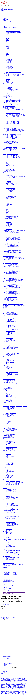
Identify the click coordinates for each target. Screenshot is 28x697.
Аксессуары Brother (10, 86)
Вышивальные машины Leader (12, 123)
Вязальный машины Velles (9, 302)
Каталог (2, 10)
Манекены (5, 307)
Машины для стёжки (7, 96)
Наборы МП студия (10, 508)
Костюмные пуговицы (11, 404)
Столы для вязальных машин (12, 76)
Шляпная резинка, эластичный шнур (14, 493)
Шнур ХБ (8, 469)
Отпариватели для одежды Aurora (13, 270)
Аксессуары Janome (10, 88)
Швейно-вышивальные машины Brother (15, 131)
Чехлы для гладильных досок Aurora (14, 274)
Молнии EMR (9, 396)
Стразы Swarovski (7, 545)
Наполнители (9, 355)
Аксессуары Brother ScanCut (12, 92)
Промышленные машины (8, 174)
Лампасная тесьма (10, 443)
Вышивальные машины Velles (12, 127)
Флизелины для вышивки (11, 170)
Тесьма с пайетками (10, 448)
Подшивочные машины (11, 189)
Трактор (7, 393)
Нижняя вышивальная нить (12, 158)
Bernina (7, 34)
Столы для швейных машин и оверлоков (15, 74)
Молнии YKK (9, 400)
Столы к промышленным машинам (11, 218)
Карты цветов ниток (10, 340)
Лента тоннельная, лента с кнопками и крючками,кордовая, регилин (14, 483)
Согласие (8, 668)
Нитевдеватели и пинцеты (12, 372)
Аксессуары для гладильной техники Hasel (15, 285)
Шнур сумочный (9, 472)
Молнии (5, 389)
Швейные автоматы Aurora (12, 216)
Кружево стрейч (9, 459)
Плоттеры (5, 102)
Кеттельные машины (12, 304)
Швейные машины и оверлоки (10, 27)
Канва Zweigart (9, 529)
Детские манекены (10, 312)
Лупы (7, 538)
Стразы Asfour (6, 551)
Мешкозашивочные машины (12, 183)
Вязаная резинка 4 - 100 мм (12, 491)
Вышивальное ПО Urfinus (11, 136)
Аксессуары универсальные (12, 89)
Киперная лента (9, 451)
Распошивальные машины (11, 43)
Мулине (5, 531)
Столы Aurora (9, 219)
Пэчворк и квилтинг (10, 348)
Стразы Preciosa (6, 556)
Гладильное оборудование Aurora (10, 272)
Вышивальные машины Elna (12, 120)
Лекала (7, 361)
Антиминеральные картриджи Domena (14, 279)
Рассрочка (13, 617)
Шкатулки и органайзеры (8, 382)
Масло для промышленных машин (13, 240)
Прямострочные (9, 175)
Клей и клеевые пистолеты (9, 379)
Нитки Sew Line (9, 338)
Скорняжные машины (10, 184)
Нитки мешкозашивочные (11, 321)
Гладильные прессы (7, 266)
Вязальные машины (7, 298)
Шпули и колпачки (10, 82)
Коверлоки (8, 46)
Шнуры (5, 467)
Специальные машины (11, 196)
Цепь (7, 425)
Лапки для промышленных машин (13, 237)
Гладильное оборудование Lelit (10, 286)
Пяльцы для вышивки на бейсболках (14, 144)
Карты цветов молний (11, 397)
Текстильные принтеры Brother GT (13, 257)
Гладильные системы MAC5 (12, 294)
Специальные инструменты (12, 374)
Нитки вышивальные (10, 326)
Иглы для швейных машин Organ (13, 70)
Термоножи (8, 247)
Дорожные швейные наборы (12, 383)
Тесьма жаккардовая (10, 442)
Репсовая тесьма (9, 445)
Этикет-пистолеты (10, 377)
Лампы (7, 537)
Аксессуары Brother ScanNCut (12, 104)
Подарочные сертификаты (9, 106)
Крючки (7, 410)
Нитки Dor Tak (9, 333)
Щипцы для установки (11, 413)
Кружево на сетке (10, 462)
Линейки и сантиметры (11, 360)
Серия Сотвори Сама (10, 519)
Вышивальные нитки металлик (13, 157)
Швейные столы (6, 73)
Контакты (5, 24)
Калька (7, 359)
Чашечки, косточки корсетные (12, 485)
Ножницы (5, 341)
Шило (7, 375)
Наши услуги (6, 659)
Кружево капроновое (10, 463)
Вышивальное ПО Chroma (11, 135)
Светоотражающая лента (11, 447)
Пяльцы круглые (9, 511)
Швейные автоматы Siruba (12, 217)
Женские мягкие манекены (12, 314)
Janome (7, 40)
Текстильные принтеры (8, 256)
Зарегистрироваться (8, 9)
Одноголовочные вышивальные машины (15, 114)
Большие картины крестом (12, 502)
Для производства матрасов (12, 192)
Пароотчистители (19, 267)
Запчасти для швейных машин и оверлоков (12, 93)
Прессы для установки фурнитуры (13, 252)
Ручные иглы (9, 373)
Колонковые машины (10, 188)
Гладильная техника (7, 259)
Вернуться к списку (5, 604)
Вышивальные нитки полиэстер (13, 155)
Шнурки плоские (9, 475)
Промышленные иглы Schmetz (12, 232)
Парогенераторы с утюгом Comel (13, 264)
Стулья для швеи (9, 227)
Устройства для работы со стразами (11, 561)
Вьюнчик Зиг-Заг (9, 441)
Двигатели (8, 94)
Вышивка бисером (10, 504)
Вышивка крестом (10, 503)
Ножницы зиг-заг (10, 345)
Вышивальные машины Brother (13, 118)
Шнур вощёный (9, 470)
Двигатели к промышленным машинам (12, 230)
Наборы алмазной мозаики (12, 509)
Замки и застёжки (10, 415)
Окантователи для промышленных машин (15, 236)
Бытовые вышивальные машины (13, 113)
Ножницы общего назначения (12, 347)
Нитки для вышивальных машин (10, 154)
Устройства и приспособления (12, 543)
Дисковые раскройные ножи (12, 245)
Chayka (7, 38)
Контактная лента (10, 452)
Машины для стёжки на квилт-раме (14, 99)
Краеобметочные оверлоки (12, 45)
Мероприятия (6, 660)
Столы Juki (8, 222)
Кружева (5, 458)
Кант (7, 457)
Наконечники (9, 418)
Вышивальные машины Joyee (12, 122)
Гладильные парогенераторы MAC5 (14, 293)
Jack (7, 206)
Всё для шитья (6, 315)
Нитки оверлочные (10, 325)
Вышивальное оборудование (9, 107)
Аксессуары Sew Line (10, 90)
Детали (7, 95)
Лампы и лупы (6, 536)
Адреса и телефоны (11, 8)
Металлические (9, 390)
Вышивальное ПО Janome (11, 140)
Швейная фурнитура (7, 388)
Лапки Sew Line (9, 67)
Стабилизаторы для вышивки (9, 167)
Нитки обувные (9, 320)
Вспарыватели (9, 367)
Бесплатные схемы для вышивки (13, 526)
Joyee (7, 209)
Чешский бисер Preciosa (8, 558)
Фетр (4, 348)
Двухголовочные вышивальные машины (15, 109)
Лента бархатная (9, 440)
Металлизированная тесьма (12, 444)
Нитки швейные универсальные (13, 318)
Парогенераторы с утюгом (9, 267)
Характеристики (4, 618)
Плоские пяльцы (9, 143)
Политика (3, 668)
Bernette (7, 35)
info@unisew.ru (4, 8)
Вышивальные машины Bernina (13, 117)
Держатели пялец (9, 515)
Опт (4, 17)
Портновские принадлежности (10, 365)
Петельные (8, 182)
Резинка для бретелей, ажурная (13, 481)
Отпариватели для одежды (19, 268)
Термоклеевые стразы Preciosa (12, 557)
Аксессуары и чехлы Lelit (11, 291)
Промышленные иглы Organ (12, 233)
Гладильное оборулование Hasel (10, 281)
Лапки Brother (9, 61)
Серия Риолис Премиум (11, 518)
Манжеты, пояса (9, 496)
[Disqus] (14, 637)
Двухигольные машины (11, 177)
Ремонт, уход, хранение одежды (13, 376)
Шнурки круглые (9, 476)
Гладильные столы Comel (11, 265)
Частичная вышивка (10, 522)
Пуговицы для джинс (10, 403)
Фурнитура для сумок (8, 414)
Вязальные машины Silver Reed (10, 299)
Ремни (7, 81)
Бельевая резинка (9, 490)
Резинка (5, 488)
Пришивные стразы (10, 547)
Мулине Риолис (9, 534)
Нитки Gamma (9, 324)
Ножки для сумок (10, 420)
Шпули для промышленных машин (13, 238)
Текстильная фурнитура (8, 437)
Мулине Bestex (9, 532)
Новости (5, 664)
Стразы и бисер (6, 544)
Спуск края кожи (9, 190)
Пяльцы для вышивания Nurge (12, 516)
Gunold (7, 164)
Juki (6, 41)
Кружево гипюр (9, 465)
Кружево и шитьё (10, 464)
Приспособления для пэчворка (12, 353)
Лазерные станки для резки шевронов (14, 111)
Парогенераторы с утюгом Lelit (13, 287)
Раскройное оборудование (9, 244)
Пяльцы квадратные (10, 512)
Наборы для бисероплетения (12, 505)
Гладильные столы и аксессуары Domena (15, 280)
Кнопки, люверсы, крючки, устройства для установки (15, 406)
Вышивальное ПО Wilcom (11, 141)
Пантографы (8, 150)
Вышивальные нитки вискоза (12, 156)
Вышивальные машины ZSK (12, 110)
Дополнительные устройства (12, 152)
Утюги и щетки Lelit (10, 288)
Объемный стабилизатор (11, 168)
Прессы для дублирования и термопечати (15, 253)
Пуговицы (5, 402)
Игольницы (8, 369)
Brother (7, 36)
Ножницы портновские (11, 342)
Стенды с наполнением (11, 328)
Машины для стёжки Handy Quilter (13, 100)
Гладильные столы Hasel (11, 283)
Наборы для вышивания (8, 500)
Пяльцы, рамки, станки (8, 510)
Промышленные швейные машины (11, 172)
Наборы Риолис (9, 506)
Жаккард (8, 433)
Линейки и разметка (7, 356)
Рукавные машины (10, 195)
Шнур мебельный (10, 471)
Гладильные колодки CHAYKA (13, 261)
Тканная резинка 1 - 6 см (11, 492)
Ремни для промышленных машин (13, 239)
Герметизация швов (10, 197)
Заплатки (8, 368)
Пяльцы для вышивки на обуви (13, 145)
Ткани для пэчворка (10, 354)
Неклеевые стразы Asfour (11, 553)
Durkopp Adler (9, 204)
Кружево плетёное (10, 461)
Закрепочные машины (11, 185)
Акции (4, 18)
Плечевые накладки (7, 435)
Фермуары (8, 427)
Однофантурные (9, 300)
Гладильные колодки (7, 260)
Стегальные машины (10, 199)
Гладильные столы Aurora (11, 277)
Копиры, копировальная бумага (13, 358)
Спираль (8, 392)
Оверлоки (5, 42)
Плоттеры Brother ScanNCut (12, 103)
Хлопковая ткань (9, 387)
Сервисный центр (10, 21)
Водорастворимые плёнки (11, 169)
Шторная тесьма (9, 478)
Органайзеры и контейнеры (12, 384)
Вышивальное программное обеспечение (12, 134)
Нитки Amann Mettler (10, 331)
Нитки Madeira (9, 334)
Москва (2, 6)
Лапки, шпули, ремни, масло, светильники (12, 234)
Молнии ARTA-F (9, 395)
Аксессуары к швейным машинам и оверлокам (13, 83)
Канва (4, 527)
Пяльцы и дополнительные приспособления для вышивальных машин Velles (14, 149)
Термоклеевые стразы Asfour (12, 552)
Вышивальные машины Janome (13, 121)
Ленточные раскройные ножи (12, 249)
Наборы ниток (9, 339)
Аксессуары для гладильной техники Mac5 (15, 295)
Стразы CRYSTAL (7, 549)
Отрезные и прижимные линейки (13, 250)
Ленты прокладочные (10, 430)
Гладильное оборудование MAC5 (10, 292)
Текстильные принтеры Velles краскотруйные (16, 258)
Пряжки (7, 422)
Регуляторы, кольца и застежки (13, 484)
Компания (5, 19)
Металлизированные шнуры (12, 468)
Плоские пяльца (9, 151)
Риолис (4, 517)
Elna (7, 39)
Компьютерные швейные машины (13, 32)
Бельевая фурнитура (7, 479)
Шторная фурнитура (7, 477)
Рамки (7, 423)
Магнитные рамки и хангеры (12, 540)
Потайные (8, 394)
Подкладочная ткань (7, 431)
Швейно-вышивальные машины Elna (14, 133)
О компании (6, 658)
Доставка (8, 617)
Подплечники (9, 436)
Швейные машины (7, 28)
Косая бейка (8, 454)
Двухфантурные (9, 301)
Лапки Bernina (9, 60)
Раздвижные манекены (8, 308)
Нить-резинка (9, 327)
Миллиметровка (9, 363)
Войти (2, 9)
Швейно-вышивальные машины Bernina (15, 130)
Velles (7, 213)
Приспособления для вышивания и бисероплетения (14, 539)
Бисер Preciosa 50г (10, 559)
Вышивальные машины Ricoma (13, 124)
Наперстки (8, 370)
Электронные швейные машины (13, 31)
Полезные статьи (9, 23)
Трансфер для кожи (10, 456)
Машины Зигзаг (9, 186)
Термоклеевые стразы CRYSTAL (13, 550)
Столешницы (9, 229)
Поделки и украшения (11, 523)
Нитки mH (8, 335)
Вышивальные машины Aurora (12, 116)
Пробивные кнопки (10, 408)
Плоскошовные (9, 179)
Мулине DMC (9, 533)
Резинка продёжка (10, 495)
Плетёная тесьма (9, 449)
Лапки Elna (8, 62)
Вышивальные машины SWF (12, 125)
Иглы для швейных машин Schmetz (13, 72)
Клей (7, 381)
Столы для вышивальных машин (13, 75)
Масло (7, 80)
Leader (7, 56)
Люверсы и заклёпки (10, 411)
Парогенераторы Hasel (11, 284)
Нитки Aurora (9, 332)
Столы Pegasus (9, 223)
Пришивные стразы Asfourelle (12, 554)
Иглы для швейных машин (9, 69)
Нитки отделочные (10, 319)
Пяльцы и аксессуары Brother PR (10, 142)
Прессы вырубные (10, 254)
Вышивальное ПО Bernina (11, 137)
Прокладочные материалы (9, 428)
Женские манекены (10, 309)
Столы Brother (9, 220)
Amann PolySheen (9, 159)
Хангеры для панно (10, 542)
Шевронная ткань (7, 171)
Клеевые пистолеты (10, 380)
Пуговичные (8, 181)
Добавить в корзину (5, 614)
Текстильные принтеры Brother (10, 564)
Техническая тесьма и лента (9, 450)
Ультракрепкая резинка (11, 498)
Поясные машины (10, 191)
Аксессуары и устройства (11, 147)
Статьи (4, 662)
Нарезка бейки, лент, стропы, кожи (13, 202)
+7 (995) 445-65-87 (5, 5)
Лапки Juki (8, 63)
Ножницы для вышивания (11, 343)
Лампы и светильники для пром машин (14, 242)
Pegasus (7, 211)
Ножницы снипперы (10, 346)
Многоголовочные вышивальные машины (15, 115)
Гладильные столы (16, 266)
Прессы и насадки (10, 409)
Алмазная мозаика (10, 525)
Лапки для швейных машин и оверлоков (12, 58)
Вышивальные (9, 198)
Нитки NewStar (9, 336)
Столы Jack (8, 225)
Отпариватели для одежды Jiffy (13, 271)
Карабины (8, 416)
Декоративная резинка (11, 489)
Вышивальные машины (8, 108)
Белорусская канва (10, 530)
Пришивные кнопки (10, 407)
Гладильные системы (8, 268)
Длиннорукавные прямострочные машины (15, 176)
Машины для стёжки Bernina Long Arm (14, 101)
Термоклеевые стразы (10, 546)
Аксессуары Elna (9, 87)
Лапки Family (9, 66)
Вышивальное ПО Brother (11, 138)
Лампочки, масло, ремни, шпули (10, 77)
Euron (7, 162)
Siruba (7, 212)
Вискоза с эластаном (10, 434)
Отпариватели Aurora (10, 275)
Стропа (7, 424)
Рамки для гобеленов (10, 513)
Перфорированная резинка (12, 497)
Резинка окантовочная (11, 486)
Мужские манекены (10, 311)
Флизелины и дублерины (11, 429)
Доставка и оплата (7, 15)
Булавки (7, 366)
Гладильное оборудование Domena (10, 278)
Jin (6, 208)
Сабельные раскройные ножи (12, 246)
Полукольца (8, 421)
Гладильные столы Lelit (11, 290)
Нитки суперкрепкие (10, 322)
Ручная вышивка (7, 499)
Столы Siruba (9, 224)
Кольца (7, 417)
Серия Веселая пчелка (11, 520)
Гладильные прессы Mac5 (11, 297)
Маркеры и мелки (10, 362)
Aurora (7, 33)
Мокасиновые (9, 200)
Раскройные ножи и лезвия (12, 350)
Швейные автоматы (7, 215)
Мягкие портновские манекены (10, 313)
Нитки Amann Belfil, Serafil (12, 329)
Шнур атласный (9, 474)
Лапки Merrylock (9, 68)
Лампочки (8, 79)
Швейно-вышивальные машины (10, 128)
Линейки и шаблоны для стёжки (13, 352)
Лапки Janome (9, 65)
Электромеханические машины (13, 29)
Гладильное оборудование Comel (10, 263)
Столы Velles (8, 226)
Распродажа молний (10, 401)
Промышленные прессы (8, 251)
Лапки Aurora (9, 59)
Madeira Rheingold (10, 165)
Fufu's (7, 163)
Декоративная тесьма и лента (9, 438)
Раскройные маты (10, 349)
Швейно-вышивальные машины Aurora (14, 129)
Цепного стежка (9, 193)
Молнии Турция (9, 399)
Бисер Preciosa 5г (9, 560)
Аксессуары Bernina (10, 84)
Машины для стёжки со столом (13, 97)
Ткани (4, 386)
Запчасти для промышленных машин (11, 243)
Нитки (4, 317)
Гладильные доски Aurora (11, 273)
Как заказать (6, 14)
